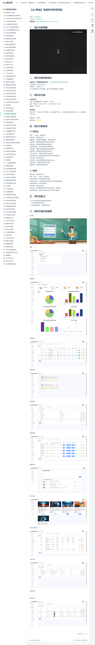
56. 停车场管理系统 (9, 174)
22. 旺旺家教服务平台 (9, 76)
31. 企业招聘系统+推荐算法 (11, 102)
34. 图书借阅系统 (8, 111)
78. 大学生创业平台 (9, 238)
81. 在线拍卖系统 (8, 246)
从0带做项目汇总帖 (9, 12)
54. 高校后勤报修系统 (9, 168)
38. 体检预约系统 (8, 122)
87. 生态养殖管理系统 (9, 264)
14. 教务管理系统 (8, 53)
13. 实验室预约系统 (9, 50)
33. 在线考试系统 (8, 108)
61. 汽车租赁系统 (8, 189)
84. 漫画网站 (7, 255)
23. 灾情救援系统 (8, 79)
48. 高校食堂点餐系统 (9, 151)
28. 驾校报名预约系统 (9, 93)
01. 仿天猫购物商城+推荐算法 (12, 15)
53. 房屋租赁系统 (8, 166)
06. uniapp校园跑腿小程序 (11, 30)
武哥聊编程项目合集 (80, 2)
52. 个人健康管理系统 (9, 163)
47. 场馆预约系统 (8, 148)
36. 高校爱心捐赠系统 (9, 116)
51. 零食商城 (7, 160)
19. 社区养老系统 (8, 67)
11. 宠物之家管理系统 (9, 44)
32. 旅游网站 (7, 105)
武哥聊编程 (37, 17)
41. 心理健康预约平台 (9, 131)
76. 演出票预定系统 (9, 232)
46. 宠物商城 (7, 145)
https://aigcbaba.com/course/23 (47, 21)
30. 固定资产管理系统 (9, 99)
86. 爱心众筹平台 (8, 261)
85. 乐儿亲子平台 (8, 258)
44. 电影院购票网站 (9, 140)
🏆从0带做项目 (41, 2)
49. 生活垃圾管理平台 (9, 154)
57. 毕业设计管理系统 (9, 177)
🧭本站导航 (23, 2)
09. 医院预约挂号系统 (9, 38)
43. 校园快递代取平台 (9, 137)
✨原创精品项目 (52, 2)
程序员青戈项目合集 (65, 2)
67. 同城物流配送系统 (9, 206)
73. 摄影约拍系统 (8, 223)
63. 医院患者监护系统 (9, 194)
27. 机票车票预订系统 (9, 90)
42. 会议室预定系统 (9, 134)
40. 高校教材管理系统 (9, 128)
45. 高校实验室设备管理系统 (11, 142)
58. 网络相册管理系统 (9, 180)
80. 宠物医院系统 (8, 243)
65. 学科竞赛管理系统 (9, 200)
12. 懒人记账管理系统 (9, 47)
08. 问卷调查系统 (8, 35)
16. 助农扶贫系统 (8, 59)
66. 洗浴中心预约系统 (9, 203)
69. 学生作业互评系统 (9, 212)
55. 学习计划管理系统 (9, 171)
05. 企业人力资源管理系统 (11, 27)
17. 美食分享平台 (8, 62)
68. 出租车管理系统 (9, 209)
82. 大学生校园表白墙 (9, 249)
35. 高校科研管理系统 (9, 114)
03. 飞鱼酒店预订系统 (9, 21)
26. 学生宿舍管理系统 (9, 88)
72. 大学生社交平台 (9, 220)
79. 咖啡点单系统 (8, 241)
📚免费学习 (31, 2)
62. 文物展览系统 (8, 192)
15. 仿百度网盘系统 (9, 56)
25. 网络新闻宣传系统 (9, 85)
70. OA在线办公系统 (9, 215)
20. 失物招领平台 (8, 70)
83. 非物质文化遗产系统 (10, 252)
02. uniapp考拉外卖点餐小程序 (12, 18)
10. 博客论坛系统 (8, 41)
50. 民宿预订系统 (8, 157)
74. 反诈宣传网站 (8, 226)
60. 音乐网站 (7, 186)
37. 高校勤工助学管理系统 (10, 119)
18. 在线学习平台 (8, 64)
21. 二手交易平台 (8, 73)
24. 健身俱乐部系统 (9, 82)
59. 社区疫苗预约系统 (9, 183)
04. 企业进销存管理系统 (10, 24)
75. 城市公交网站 (8, 229)
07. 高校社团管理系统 (9, 33)
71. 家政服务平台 (8, 217)
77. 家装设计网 (7, 235)
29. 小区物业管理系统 (9, 96)
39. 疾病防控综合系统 (9, 125)
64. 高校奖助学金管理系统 (11, 197)
